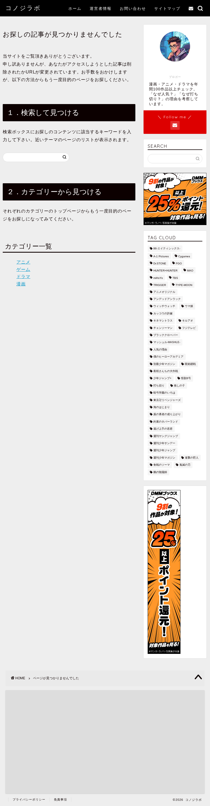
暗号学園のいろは (164, 392)
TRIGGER (159, 285)
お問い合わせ (133, 8)
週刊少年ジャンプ (164, 450)
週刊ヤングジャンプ (165, 436)
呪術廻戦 (190, 363)
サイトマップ (167, 8)
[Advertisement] (154, 735)
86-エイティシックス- (166, 248)
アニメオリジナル (164, 291)
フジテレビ (189, 327)
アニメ (23, 262)
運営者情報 (101, 8)
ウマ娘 (189, 306)
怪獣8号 (186, 378)
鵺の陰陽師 (160, 472)
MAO (190, 270)
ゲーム (23, 269)
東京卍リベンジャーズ (167, 399)
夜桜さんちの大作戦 (165, 371)
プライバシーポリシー (29, 799)
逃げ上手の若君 (163, 428)
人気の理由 (160, 349)
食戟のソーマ (161, 465)
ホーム (74, 8)
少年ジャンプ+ (162, 378)
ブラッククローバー (165, 334)
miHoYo (158, 277)
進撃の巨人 (192, 457)
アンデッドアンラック (167, 298)
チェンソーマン (163, 327)
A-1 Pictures (161, 256)
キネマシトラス (163, 320)
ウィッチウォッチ (164, 306)
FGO (179, 263)
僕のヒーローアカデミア (168, 356)
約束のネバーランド (165, 421)
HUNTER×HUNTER (165, 270)
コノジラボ (23, 7)
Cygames (184, 256)
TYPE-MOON (184, 285)
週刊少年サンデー (164, 443)
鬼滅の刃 (184, 465)
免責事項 (60, 799)
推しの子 (179, 385)
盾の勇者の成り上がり (167, 414)
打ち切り (158, 385)
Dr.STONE (159, 263)
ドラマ (23, 276)
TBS (175, 277)
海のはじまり (161, 407)
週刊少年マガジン (164, 457)
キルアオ (187, 320)
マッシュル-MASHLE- (166, 342)
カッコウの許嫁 (163, 313)
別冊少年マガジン (164, 363)
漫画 (21, 284)
